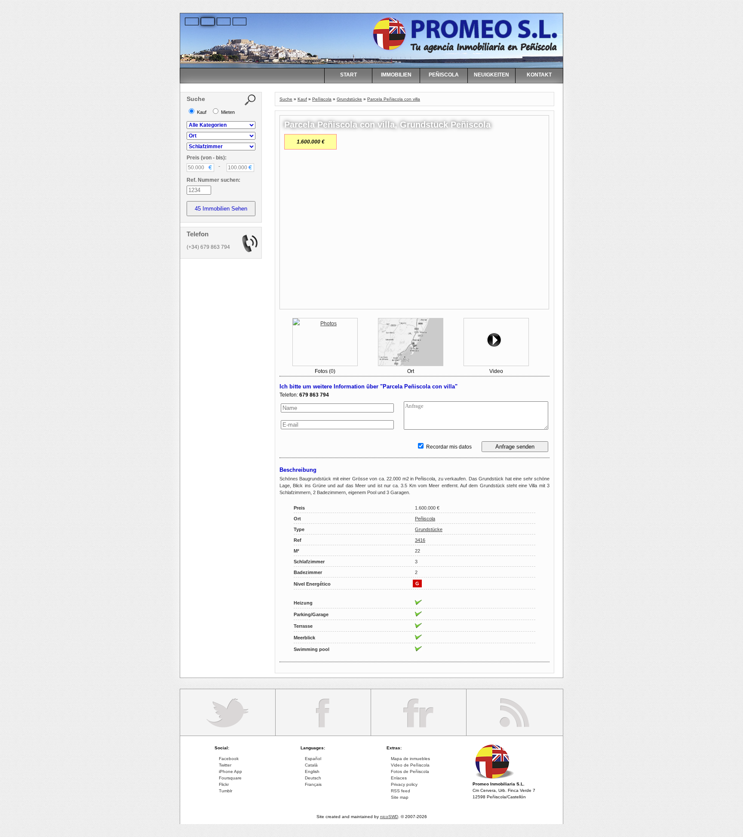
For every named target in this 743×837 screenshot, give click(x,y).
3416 (420, 540)
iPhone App (230, 771)
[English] (224, 21)
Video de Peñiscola (410, 765)
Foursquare (230, 778)
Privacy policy (404, 784)
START (348, 75)
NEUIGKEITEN (491, 75)
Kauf (302, 99)
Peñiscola (322, 99)
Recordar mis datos (448, 447)
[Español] (192, 21)
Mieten (227, 112)
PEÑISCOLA (444, 75)
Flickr (224, 784)
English (312, 771)
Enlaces (399, 778)
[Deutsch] (208, 21)
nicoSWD (389, 816)
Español (313, 758)
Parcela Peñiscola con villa (393, 99)
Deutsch (313, 778)
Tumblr (225, 790)
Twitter (225, 765)
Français (313, 784)
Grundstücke (349, 99)
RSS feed (400, 790)
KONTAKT (539, 75)
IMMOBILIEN (396, 75)
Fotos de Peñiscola (410, 771)
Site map (399, 797)
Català (311, 765)
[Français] (240, 21)
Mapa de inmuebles (410, 758)
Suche (285, 99)
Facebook (229, 758)
